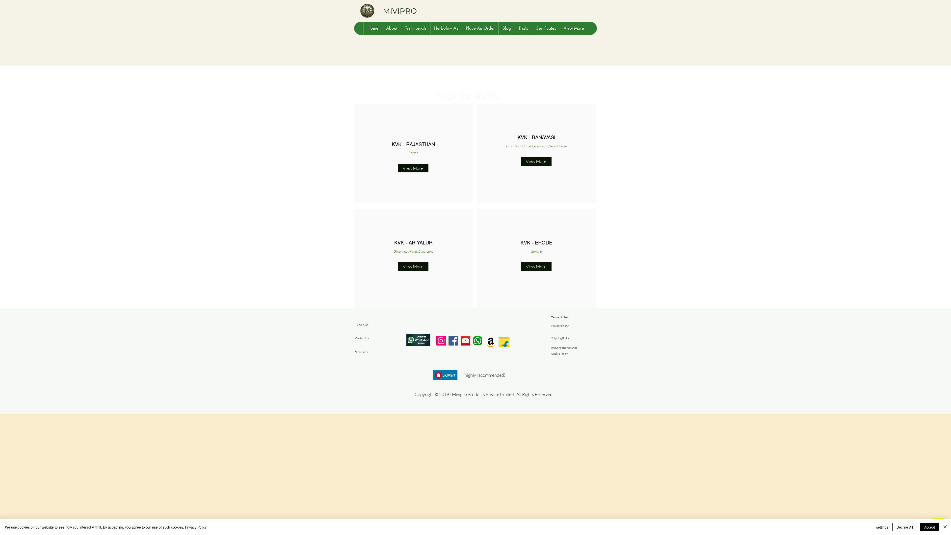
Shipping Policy (560, 338)
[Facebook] (453, 341)
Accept (929, 527)
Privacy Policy (560, 326)
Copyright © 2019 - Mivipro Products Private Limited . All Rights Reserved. (484, 394)
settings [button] (882, 527)
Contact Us (362, 338)
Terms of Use (559, 317)
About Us (362, 325)
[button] (391, 28)
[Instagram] (441, 341)
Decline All (905, 527)
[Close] (945, 527)
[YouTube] (465, 341)
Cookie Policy (559, 353)
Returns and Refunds (564, 347)
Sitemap (361, 352)
